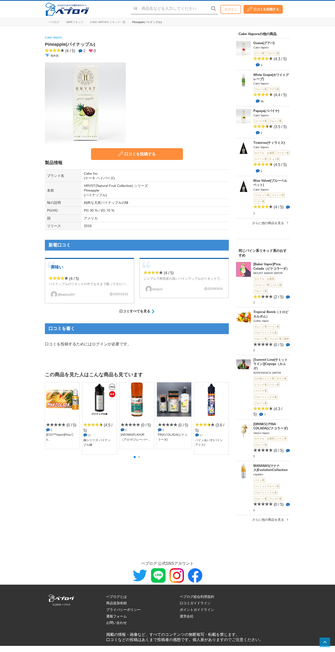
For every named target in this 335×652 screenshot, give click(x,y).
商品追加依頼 (116, 603)
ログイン (230, 9)
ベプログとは (116, 597)
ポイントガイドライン (197, 610)
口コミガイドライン (195, 603)
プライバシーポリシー (123, 610)
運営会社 (186, 616)
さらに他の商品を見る (268, 223)
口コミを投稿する (266, 9)
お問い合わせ (116, 623)
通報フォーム (116, 616)
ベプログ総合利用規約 (197, 597)
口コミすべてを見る (134, 311)
